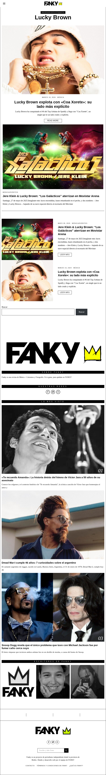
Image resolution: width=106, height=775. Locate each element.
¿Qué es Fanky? (76, 765)
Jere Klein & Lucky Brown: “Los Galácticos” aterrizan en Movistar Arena (51, 196)
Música (60, 97)
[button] (66, 750)
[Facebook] (48, 392)
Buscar (4, 307)
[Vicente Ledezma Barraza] (87, 682)
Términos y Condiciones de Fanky (52, 765)
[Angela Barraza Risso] (53, 682)
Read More (53, 121)
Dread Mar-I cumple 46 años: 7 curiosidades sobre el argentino (39, 562)
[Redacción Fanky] (18, 682)
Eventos (14, 192)
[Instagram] (58, 392)
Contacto (30, 765)
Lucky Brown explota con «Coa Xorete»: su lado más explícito (78, 273)
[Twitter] (53, 392)
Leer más (65, 255)
